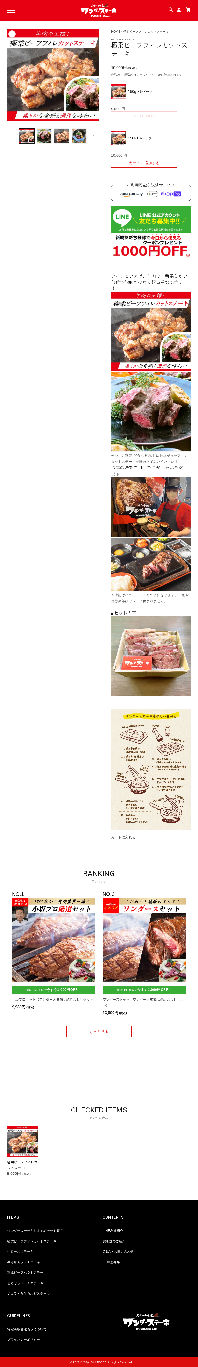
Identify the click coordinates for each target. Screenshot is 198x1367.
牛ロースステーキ (20, 1251)
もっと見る (99, 1031)
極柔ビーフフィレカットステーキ (32, 1241)
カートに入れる (123, 837)
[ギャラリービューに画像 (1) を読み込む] (26, 136)
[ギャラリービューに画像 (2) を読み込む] (44, 136)
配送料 (129, 74)
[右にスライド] (93, 136)
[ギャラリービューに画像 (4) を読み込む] (79, 136)
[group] (22, 1151)
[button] (11, 10)
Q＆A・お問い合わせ (118, 1251)
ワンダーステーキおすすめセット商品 (35, 1231)
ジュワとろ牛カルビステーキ (28, 1293)
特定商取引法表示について (27, 1329)
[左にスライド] (12, 136)
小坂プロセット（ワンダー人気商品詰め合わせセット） (53, 999)
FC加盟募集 (111, 1262)
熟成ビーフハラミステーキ (27, 1272)
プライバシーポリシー (23, 1339)
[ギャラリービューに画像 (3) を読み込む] (61, 136)
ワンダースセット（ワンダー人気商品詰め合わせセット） (143, 1002)
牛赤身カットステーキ (23, 1262)
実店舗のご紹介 (114, 1241)
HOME (115, 31)
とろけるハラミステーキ (25, 1283)
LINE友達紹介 (113, 1231)
